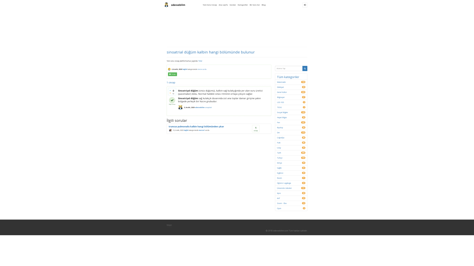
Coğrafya (280, 137)
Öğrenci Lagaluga (284, 183)
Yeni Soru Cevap (210, 5)
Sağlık (184, 69)
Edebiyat (280, 87)
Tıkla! (200, 61)
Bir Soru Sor (255, 5)
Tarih (279, 153)
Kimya (279, 163)
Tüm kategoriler (288, 77)
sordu (204, 69)
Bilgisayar (281, 97)
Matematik (281, 82)
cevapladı (208, 107)
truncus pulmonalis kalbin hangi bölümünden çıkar (196, 126)
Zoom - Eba (281, 203)
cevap (173, 74)
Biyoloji (280, 127)
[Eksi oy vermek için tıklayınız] (170, 93)
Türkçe (279, 158)
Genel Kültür (282, 92)
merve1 (202, 130)
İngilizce (280, 173)
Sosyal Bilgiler (282, 112)
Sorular (233, 5)
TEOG (279, 107)
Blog (264, 5)
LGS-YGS (280, 102)
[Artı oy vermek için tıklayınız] (170, 90)
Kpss (279, 193)
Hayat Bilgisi (282, 117)
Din (278, 132)
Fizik (278, 142)
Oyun (279, 208)
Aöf (278, 198)
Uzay (279, 148)
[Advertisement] (237, 28)
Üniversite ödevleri (284, 188)
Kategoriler (243, 5)
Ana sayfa (223, 5)
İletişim (169, 225)
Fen (278, 122)
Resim (279, 178)
